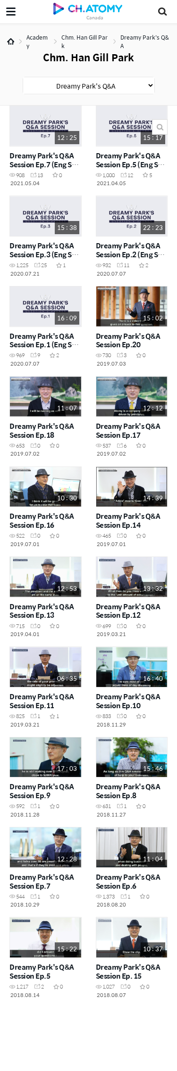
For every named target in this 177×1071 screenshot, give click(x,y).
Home (10, 41)
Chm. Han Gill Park (84, 41)
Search (160, 127)
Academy (37, 41)
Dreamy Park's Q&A (144, 41)
